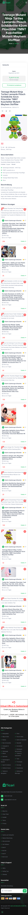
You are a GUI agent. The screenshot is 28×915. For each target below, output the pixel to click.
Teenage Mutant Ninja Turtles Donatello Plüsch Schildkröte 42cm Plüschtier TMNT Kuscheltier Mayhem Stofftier (13, 552)
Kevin (14, 71)
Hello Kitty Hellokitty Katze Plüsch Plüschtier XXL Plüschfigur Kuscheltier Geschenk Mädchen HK (13, 432)
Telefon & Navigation (4, 772)
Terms (4, 820)
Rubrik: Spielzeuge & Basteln (13, 220)
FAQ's (3, 868)
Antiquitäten (5, 733)
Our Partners (5, 844)
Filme (17, 733)
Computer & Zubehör (5, 747)
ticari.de (4, 850)
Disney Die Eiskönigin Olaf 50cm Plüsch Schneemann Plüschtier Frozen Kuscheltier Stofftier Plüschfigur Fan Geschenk (13, 676)
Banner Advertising (7, 838)
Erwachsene (19, 768)
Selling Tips (5, 871)
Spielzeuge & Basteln (5, 761)
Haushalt (18, 743)
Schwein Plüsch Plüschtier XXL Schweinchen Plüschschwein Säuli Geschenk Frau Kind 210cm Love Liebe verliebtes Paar (13, 612)
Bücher (4, 740)
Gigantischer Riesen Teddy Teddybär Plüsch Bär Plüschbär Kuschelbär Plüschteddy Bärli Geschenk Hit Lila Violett (12, 327)
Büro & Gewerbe (6, 743)
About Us (4, 811)
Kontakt (4, 817)
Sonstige (18, 765)
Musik (4, 753)
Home (10, 43)
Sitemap (4, 874)
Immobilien (19, 746)
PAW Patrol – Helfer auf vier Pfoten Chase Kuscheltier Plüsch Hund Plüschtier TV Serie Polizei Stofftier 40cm (13, 265)
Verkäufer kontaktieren (15, 85)
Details (23, 241)
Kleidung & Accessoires (18, 750)
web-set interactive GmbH (17, 906)
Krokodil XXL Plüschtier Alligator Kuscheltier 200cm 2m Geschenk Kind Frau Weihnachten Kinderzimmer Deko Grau (13, 389)
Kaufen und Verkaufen (8, 835)
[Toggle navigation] (26, 3)
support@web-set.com (10, 799)
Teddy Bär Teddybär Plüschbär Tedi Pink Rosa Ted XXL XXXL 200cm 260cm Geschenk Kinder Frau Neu (14, 584)
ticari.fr (4, 853)
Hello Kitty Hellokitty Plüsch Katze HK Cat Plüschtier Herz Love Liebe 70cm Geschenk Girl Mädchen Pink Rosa (13, 641)
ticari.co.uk (5, 856)
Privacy (4, 823)
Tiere (17, 758)
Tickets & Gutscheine (18, 754)
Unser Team (5, 814)
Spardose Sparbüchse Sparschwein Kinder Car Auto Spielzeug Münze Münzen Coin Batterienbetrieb (13, 484)
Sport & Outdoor (6, 765)
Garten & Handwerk (21, 740)
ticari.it (4, 847)
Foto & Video (19, 736)
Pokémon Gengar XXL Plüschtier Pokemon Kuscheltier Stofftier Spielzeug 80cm (12, 457)
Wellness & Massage (18, 772)
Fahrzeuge (5, 751)
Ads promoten (6, 841)
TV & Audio (19, 762)
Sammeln (4, 756)
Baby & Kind (5, 736)
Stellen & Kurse (6, 768)
